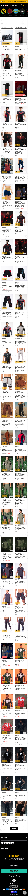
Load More (14, 828)
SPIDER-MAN (10, 15)
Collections (6, 19)
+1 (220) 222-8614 (14, 887)
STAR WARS (22, 15)
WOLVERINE (4, 15)
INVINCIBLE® (16, 15)
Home (2, 19)
